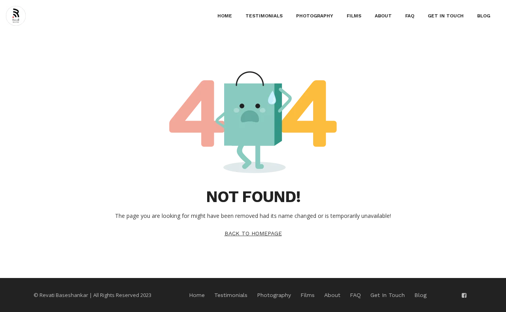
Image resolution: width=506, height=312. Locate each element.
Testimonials (264, 16)
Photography (314, 16)
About (383, 16)
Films (354, 16)
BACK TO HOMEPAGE (253, 233)
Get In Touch (446, 16)
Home (224, 16)
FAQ (409, 16)
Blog (483, 16)
